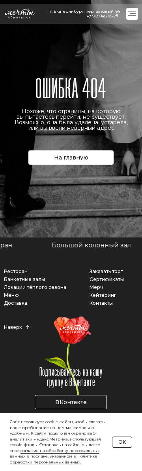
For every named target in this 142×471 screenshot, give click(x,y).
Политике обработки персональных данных (53, 459)
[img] (132, 14)
